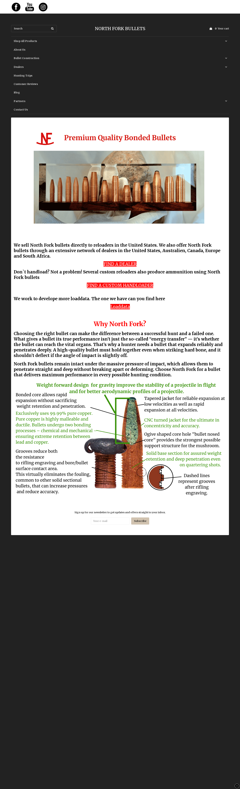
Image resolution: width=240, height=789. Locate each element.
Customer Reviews (26, 84)
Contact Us (21, 109)
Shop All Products (25, 41)
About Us (19, 49)
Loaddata (120, 306)
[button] (218, 28)
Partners (19, 101)
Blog (17, 92)
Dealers (19, 67)
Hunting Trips (23, 75)
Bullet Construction (26, 58)
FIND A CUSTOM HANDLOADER (120, 285)
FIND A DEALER (120, 264)
